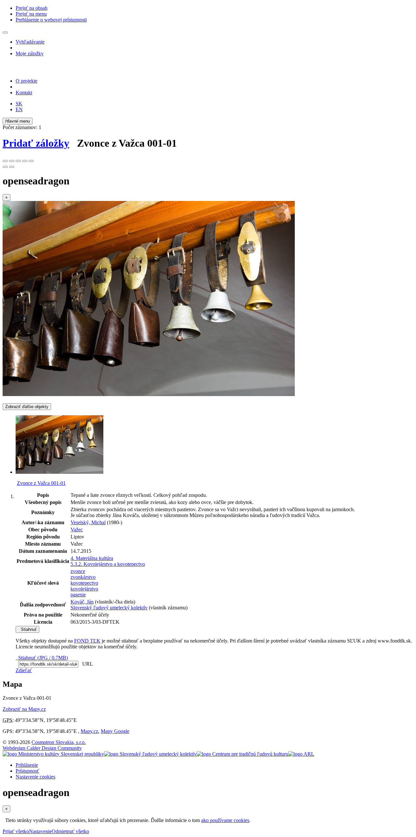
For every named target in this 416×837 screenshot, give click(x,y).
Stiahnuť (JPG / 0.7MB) (42, 657)
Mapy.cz (89, 731)
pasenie (78, 594)
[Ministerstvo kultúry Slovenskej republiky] (53, 754)
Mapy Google (115, 731)
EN (19, 109)
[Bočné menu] (5, 32)
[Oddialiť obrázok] (11, 161)
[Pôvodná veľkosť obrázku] (18, 161)
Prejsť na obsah (31, 8)
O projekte (26, 81)
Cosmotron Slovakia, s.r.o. (59, 742)
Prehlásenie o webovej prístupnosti (51, 19)
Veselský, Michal (88, 522)
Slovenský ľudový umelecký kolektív (109, 607)
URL (86, 664)
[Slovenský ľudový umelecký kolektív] (150, 754)
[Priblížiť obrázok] (5, 161)
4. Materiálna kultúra (92, 558)
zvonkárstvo (83, 577)
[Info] (31, 161)
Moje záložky (30, 53)
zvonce (78, 571)
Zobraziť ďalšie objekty (26, 406)
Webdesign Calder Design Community (42, 748)
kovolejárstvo (84, 588)
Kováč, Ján (82, 601)
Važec (77, 529)
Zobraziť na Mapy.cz (24, 709)
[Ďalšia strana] (11, 167)
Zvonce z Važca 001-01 (41, 483)
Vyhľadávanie (30, 42)
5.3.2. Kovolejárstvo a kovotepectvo (108, 564)
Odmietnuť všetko (70, 831)
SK (19, 103)
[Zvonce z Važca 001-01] (149, 394)
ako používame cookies (225, 820)
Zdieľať (24, 670)
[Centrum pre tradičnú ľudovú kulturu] (242, 754)
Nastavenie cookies (35, 776)
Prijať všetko (16, 831)
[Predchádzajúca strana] (5, 167)
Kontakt (24, 92)
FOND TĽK (87, 641)
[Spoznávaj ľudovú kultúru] (43, 70)
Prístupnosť (27, 771)
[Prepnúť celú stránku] (24, 161)
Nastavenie (40, 831)
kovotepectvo (84, 583)
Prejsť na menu (31, 14)
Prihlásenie (27, 765)
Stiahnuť (27, 629)
